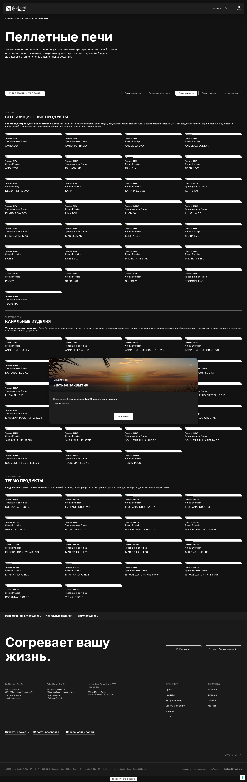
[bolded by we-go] (233, 769)
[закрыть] (191, 365)
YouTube (212, 705)
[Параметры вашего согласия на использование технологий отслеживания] (242, 777)
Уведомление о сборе (123, 778)
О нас (168, 716)
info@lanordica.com (13, 698)
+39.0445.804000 (13, 696)
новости (170, 711)
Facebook (212, 689)
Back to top (231, 755)
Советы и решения (175, 705)
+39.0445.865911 (54, 696)
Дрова (169, 689)
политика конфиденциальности (194, 769)
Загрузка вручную (175, 700)
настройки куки (213, 769)
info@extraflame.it (54, 698)
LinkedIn (212, 700)
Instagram (212, 695)
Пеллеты (170, 695)
